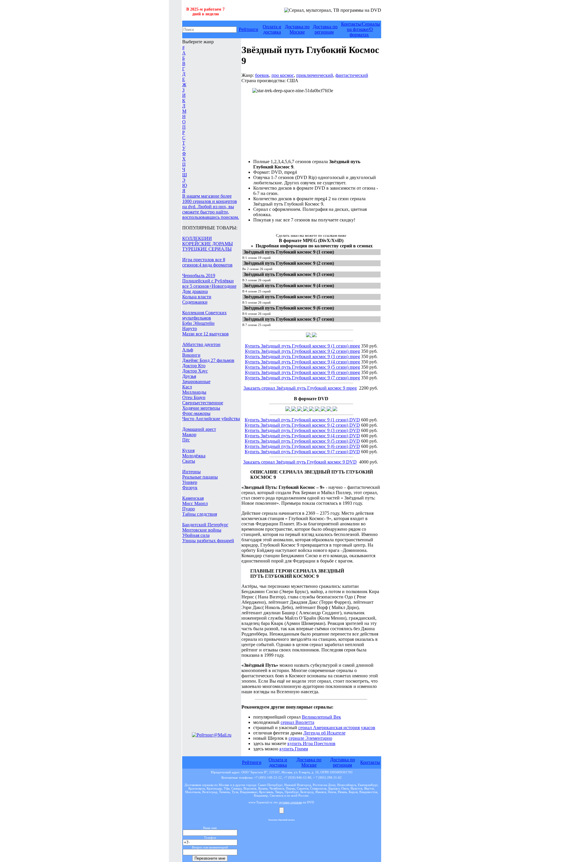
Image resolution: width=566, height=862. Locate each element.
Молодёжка (193, 455)
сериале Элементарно (310, 738)
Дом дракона (195, 291)
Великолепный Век (321, 716)
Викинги (191, 355)
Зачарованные (196, 381)
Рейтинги (248, 29)
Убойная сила (196, 535)
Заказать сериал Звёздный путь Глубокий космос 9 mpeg (300, 388)
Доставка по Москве (297, 29)
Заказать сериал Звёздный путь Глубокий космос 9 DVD (300, 461)
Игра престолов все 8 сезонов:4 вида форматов (207, 262)
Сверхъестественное (202, 402)
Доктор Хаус (195, 370)
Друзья (189, 376)
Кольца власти (196, 296)
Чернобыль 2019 (198, 275)
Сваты (188, 461)
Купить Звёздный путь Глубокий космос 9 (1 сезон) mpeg (302, 345)
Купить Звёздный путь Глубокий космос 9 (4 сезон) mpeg (302, 361)
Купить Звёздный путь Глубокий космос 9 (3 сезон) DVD (302, 430)
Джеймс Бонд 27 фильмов (208, 360)
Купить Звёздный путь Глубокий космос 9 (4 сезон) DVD (302, 435)
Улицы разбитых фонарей (208, 540)
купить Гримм (293, 748)
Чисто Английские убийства (211, 418)
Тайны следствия (199, 514)
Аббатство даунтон (201, 344)
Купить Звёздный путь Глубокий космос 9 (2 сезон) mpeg (302, 351)
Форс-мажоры (196, 413)
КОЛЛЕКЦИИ (197, 238)
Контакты (370, 762)
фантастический (351, 75)
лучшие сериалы (290, 802)
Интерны (191, 471)
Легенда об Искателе (324, 732)
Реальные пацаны (200, 476)
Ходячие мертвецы (201, 408)
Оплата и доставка (272, 29)
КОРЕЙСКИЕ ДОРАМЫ (207, 243)
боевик (262, 75)
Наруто (189, 328)
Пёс (186, 439)
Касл (187, 386)
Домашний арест (199, 429)
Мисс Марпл (195, 503)
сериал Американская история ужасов (336, 727)
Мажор (189, 434)
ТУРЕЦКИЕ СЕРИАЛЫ (207, 249)
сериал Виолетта (297, 722)
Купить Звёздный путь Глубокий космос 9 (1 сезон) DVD (302, 419)
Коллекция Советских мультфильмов (204, 315)
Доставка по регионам (325, 29)
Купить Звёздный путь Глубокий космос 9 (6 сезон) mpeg (302, 372)
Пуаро (188, 508)
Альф (187, 349)
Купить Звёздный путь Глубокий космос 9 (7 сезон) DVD (302, 451)
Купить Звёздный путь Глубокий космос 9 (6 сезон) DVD (302, 446)
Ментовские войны (201, 529)
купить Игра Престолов (311, 743)
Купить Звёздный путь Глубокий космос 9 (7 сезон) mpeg (302, 377)
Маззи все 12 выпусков (205, 333)
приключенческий (314, 75)
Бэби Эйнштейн (198, 323)
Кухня (188, 450)
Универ (189, 482)
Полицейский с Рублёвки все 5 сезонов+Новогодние (209, 283)
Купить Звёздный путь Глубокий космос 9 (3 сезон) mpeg (302, 356)
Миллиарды (194, 392)
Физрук (190, 487)
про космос (283, 75)
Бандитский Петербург (205, 524)
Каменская (193, 498)
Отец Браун (193, 397)
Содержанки (195, 302)
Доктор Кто (193, 365)
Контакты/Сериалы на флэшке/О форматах (360, 29)
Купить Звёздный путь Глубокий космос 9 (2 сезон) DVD (302, 425)
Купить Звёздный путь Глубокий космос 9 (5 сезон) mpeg (302, 367)
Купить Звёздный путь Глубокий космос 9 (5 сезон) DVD (302, 441)
